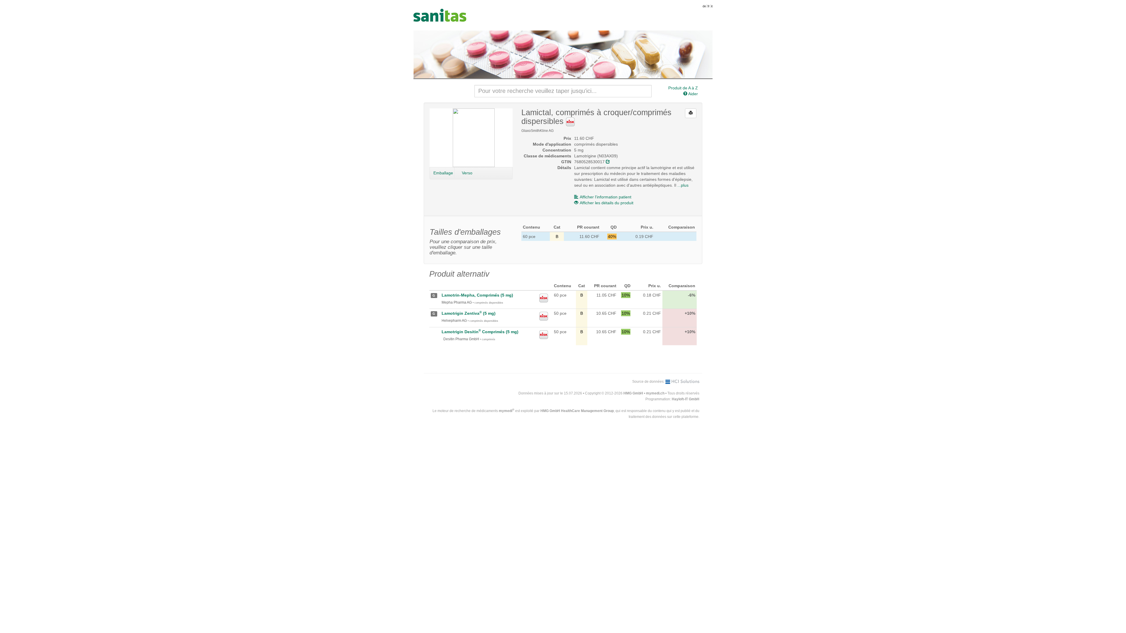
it (712, 6)
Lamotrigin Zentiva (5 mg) (469, 313)
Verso (467, 173)
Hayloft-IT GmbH (685, 399)
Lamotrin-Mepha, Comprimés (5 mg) (477, 295)
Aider (692, 93)
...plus (683, 185)
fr (709, 6)
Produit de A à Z (683, 88)
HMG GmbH (633, 393)
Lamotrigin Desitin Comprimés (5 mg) (480, 331)
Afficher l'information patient (605, 197)
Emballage (443, 173)
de (704, 6)
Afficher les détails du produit (606, 202)
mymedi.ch (655, 393)
